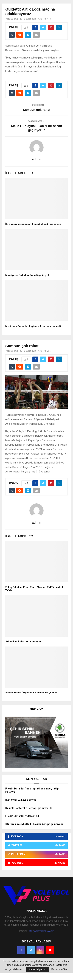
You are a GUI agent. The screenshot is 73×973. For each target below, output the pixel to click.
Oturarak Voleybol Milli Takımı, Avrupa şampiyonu (34, 824)
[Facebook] (21, 950)
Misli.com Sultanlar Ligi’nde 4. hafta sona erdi (33, 326)
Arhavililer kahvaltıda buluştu (23, 641)
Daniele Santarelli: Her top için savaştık (28, 808)
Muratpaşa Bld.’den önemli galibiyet (27, 275)
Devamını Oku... (59, 969)
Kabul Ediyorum (37, 969)
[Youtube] (50, 950)
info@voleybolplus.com (41, 931)
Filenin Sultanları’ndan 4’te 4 (22, 816)
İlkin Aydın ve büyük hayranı (21, 800)
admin (15, 19)
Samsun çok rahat (36, 110)
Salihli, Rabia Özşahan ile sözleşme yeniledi (31, 692)
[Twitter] (31, 950)
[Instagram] (40, 950)
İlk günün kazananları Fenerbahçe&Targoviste (33, 224)
